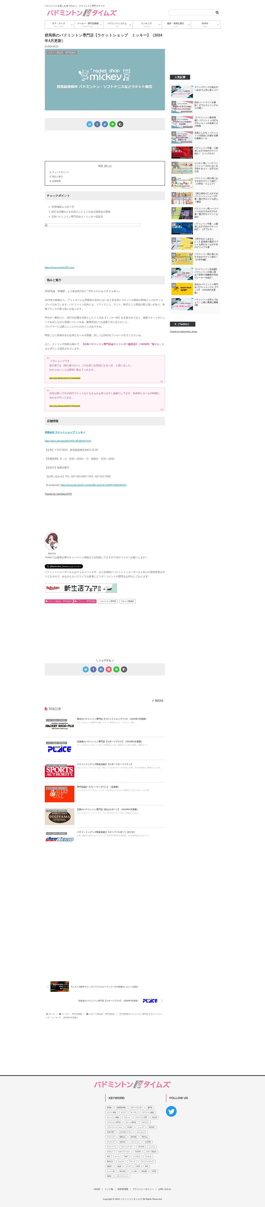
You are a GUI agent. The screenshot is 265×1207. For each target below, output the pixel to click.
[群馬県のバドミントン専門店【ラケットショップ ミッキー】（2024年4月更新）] (105, 124)
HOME (97, 1189)
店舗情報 (56, 181)
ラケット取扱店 (127, 601)
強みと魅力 (57, 176)
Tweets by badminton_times (183, 331)
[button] (217, 12)
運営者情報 (122, 1189)
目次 (100, 166)
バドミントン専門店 (108, 601)
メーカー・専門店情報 (86, 601)
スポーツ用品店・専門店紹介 (60, 601)
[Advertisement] (105, 145)
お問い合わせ (164, 1189)
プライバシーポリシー (143, 1189)
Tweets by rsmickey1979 (58, 494)
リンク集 (109, 1189)
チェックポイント (60, 172)
